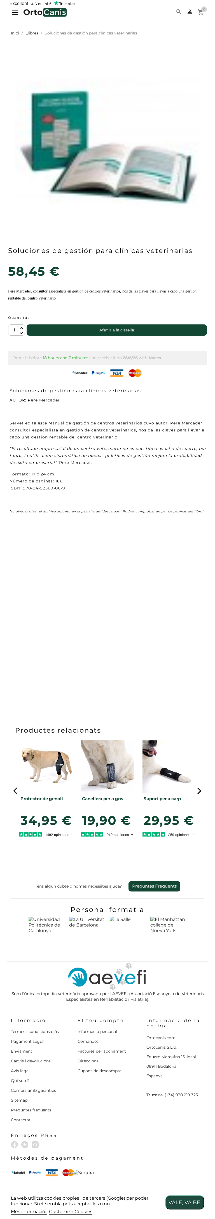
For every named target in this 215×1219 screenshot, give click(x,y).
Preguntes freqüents (31, 1110)
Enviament (21, 1051)
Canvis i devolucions (31, 1061)
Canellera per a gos (102, 798)
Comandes (88, 1041)
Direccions (88, 1061)
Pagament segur (27, 1041)
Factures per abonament (102, 1051)
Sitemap (19, 1100)
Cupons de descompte (99, 1070)
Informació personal (97, 1031)
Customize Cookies (70, 1211)
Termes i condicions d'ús (35, 1031)
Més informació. (29, 1211)
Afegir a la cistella (116, 330)
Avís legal (20, 1070)
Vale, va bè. (185, 1202)
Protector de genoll (41, 798)
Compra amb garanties (33, 1090)
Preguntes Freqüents (154, 886)
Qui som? (20, 1080)
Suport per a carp (162, 798)
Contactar (21, 1119)
